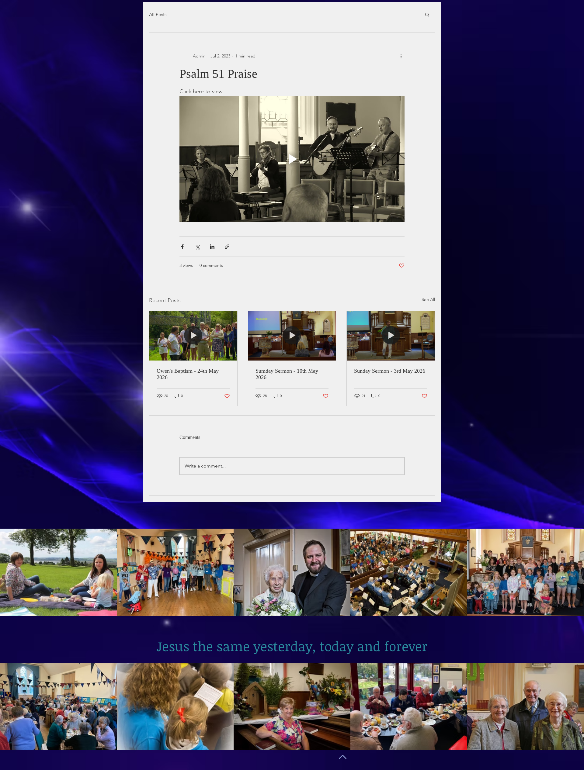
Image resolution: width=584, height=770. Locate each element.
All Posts (157, 14)
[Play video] (292, 159)
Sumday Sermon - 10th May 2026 (286, 374)
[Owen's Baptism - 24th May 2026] (193, 335)
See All (428, 299)
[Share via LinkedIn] (212, 247)
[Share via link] (227, 247)
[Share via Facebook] (182, 247)
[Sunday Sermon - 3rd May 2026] (391, 335)
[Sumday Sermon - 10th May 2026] (292, 335)
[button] (427, 14)
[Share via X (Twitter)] (197, 247)
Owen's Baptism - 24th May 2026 (188, 374)
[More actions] (401, 56)
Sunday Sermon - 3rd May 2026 (389, 371)
